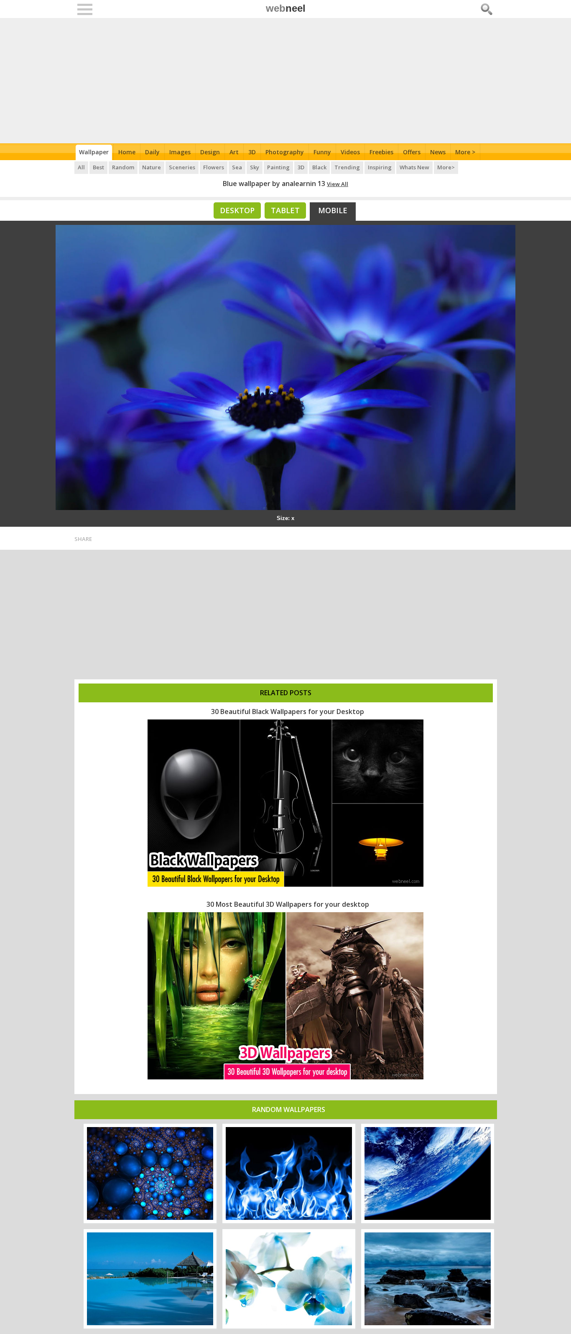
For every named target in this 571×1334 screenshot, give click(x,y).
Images (180, 152)
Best (98, 167)
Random (123, 167)
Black (319, 167)
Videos (350, 152)
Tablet (285, 210)
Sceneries (182, 167)
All (81, 167)
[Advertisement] (285, 80)
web (286, 8)
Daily (152, 152)
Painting (278, 167)
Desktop (237, 210)
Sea (237, 167)
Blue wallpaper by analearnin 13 (274, 183)
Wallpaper (94, 152)
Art (234, 152)
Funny (322, 152)
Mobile (332, 210)
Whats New (414, 167)
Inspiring (380, 167)
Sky (254, 167)
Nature (151, 167)
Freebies (381, 152)
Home (126, 152)
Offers (412, 152)
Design (210, 152)
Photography (284, 152)
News (438, 152)
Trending (347, 167)
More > (465, 152)
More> (446, 167)
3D (252, 152)
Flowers (213, 167)
